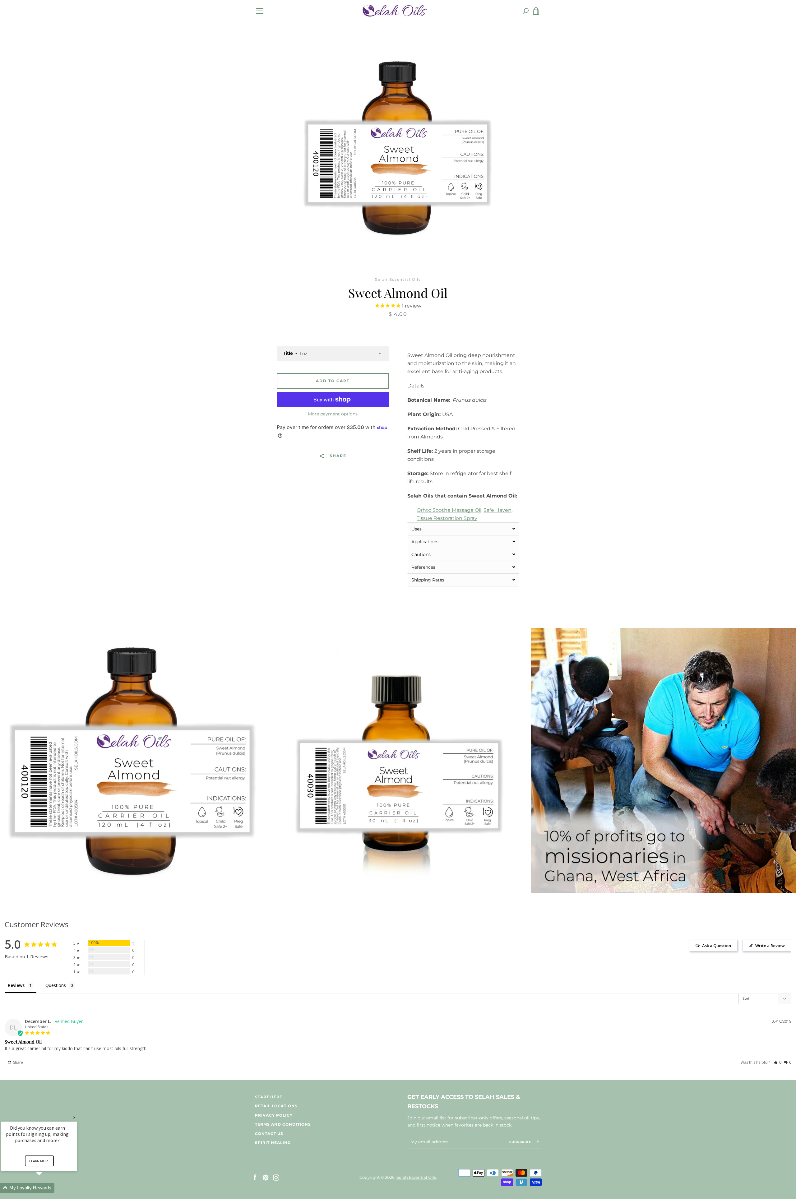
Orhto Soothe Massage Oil (449, 510)
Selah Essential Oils (416, 1177)
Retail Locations (276, 1106)
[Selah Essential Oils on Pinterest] (265, 1177)
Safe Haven (497, 510)
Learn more (39, 1161)
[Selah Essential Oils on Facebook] (255, 1177)
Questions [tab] (55, 985)
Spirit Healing (273, 1142)
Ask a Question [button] (716, 945)
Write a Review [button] (770, 945)
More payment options (333, 414)
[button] (463, 528)
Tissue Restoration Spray (447, 518)
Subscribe (521, 1142)
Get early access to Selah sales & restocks (463, 1102)
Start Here (268, 1097)
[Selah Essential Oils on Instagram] (276, 1177)
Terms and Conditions (283, 1124)
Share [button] (17, 1062)
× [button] (74, 1117)
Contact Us (269, 1133)
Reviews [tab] (16, 985)
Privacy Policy (274, 1115)
